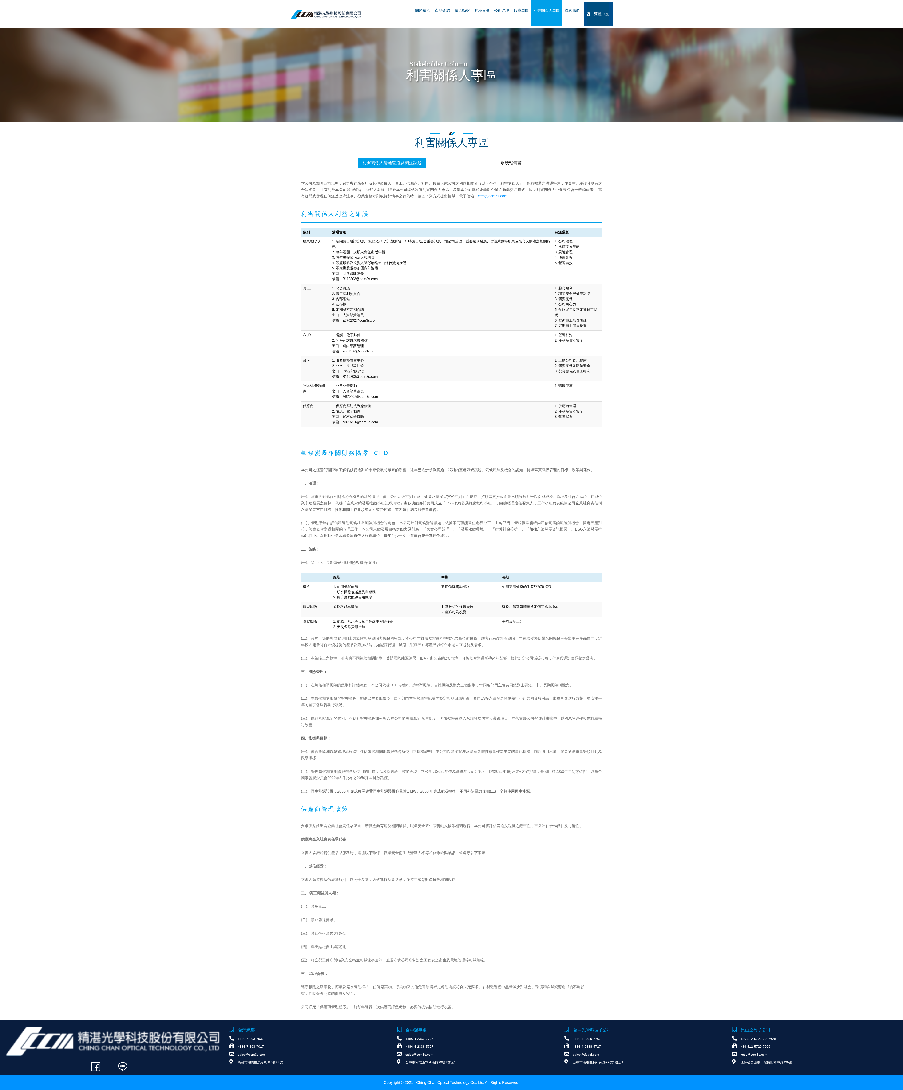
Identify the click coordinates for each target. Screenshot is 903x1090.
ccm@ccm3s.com (492, 196)
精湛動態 (462, 10)
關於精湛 (422, 10)
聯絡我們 (572, 10)
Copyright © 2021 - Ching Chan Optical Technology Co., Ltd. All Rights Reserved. (451, 1083)
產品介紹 (442, 10)
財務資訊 (481, 10)
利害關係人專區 (547, 10)
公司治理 (501, 10)
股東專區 (521, 10)
